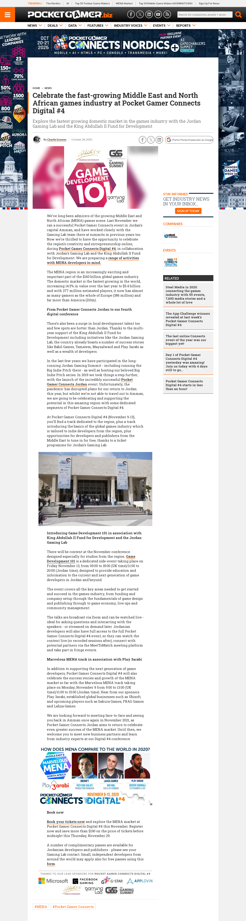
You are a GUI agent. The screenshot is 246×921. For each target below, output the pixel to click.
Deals (53, 25)
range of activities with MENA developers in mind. (93, 260)
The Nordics (53, 3)
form (51, 864)
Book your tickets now (66, 821)
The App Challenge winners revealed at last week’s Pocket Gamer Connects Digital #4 (188, 319)
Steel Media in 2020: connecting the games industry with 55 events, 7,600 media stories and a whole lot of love (185, 294)
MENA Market (124, 3)
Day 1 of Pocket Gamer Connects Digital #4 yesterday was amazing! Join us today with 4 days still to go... (187, 362)
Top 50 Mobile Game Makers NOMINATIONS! (166, 3)
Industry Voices (128, 25)
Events (159, 25)
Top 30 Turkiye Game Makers (92, 3)
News (32, 25)
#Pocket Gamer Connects (73, 906)
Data (72, 25)
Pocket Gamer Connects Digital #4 (87, 248)
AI (67, 3)
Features (95, 25)
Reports (183, 25)
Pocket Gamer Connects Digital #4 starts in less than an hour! (184, 385)
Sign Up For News (209, 3)
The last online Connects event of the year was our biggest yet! (186, 340)
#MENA (40, 906)
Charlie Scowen (56, 139)
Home (36, 88)
